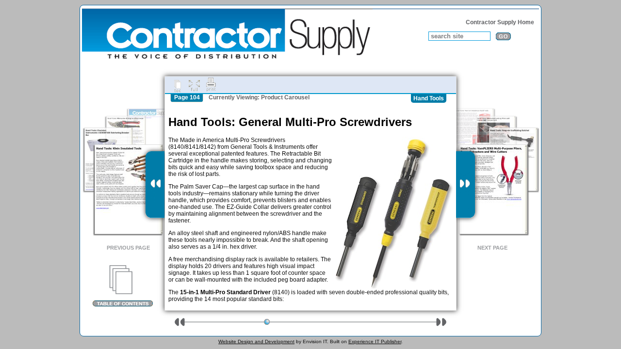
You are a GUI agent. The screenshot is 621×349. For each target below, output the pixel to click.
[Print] (211, 85)
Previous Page (128, 248)
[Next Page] (465, 184)
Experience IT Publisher (374, 341)
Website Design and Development (256, 341)
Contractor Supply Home (500, 22)
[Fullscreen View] (194, 85)
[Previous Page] (155, 184)
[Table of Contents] (122, 286)
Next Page (492, 248)
